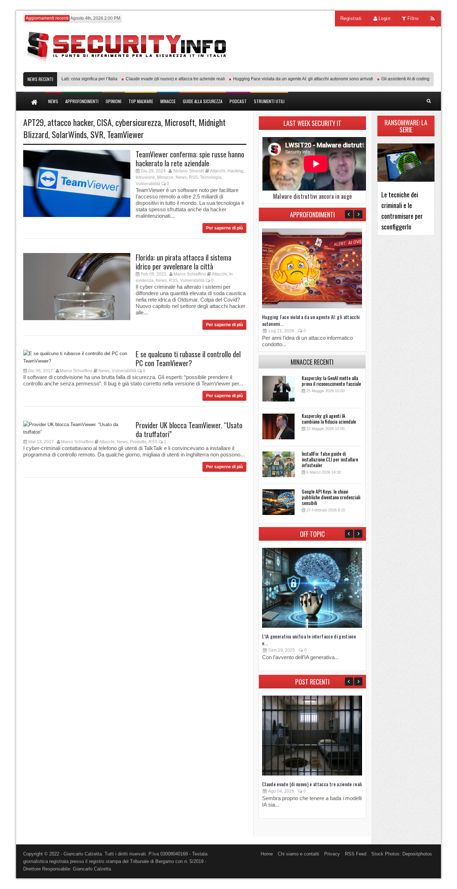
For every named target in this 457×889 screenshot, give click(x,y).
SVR (97, 134)
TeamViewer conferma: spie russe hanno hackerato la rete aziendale (190, 158)
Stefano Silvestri (188, 170)
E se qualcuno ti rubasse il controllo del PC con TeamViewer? (188, 358)
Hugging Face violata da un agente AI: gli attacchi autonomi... (311, 320)
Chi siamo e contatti (298, 854)
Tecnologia (210, 177)
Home (267, 854)
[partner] (386, 68)
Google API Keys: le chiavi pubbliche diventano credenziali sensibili (331, 497)
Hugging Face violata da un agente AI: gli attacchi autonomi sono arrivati (292, 78)
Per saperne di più (224, 228)
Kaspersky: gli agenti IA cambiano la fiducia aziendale (329, 418)
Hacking (235, 170)
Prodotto (138, 441)
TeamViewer (125, 134)
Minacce (165, 177)
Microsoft (180, 122)
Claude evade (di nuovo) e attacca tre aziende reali (164, 78)
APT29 (33, 122)
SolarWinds (69, 134)
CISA (104, 122)
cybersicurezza (138, 122)
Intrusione (145, 177)
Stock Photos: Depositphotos (401, 854)
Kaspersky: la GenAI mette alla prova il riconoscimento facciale (331, 380)
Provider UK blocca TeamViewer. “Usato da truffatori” (189, 429)
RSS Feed (355, 854)
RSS (193, 177)
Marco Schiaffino (190, 274)
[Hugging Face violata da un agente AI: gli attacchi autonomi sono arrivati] (312, 306)
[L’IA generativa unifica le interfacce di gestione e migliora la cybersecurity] (312, 626)
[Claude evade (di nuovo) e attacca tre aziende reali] (312, 774)
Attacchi (217, 170)
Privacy (332, 854)
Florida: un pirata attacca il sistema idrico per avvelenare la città (183, 262)
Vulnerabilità (148, 183)
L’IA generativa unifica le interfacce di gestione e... (309, 639)
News (181, 177)
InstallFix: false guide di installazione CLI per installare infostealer (330, 459)
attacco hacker (70, 122)
